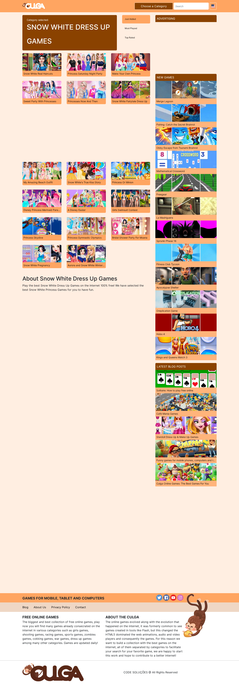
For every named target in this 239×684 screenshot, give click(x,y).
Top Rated (130, 37)
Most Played (131, 28)
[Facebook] (166, 598)
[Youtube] (173, 598)
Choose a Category (154, 6)
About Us (40, 607)
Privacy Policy (60, 607)
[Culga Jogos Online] (53, 672)
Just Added (130, 19)
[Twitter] (159, 598)
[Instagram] (180, 598)
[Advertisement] (86, 133)
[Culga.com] (33, 5)
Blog (25, 607)
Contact (80, 607)
